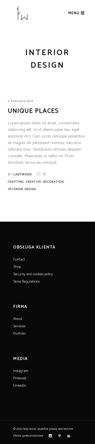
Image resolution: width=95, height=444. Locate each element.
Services (19, 326)
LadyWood (22, 174)
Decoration (53, 181)
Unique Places (33, 111)
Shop (17, 267)
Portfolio (19, 334)
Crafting (16, 181)
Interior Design (22, 189)
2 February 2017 (20, 101)
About (17, 319)
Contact (19, 260)
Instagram (20, 371)
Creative (33, 181)
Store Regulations (26, 282)
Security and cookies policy (33, 274)
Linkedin (19, 386)
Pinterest (19, 378)
